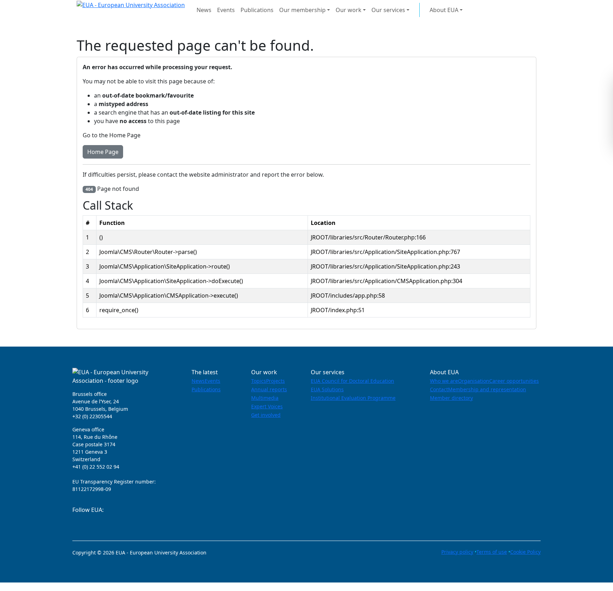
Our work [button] (348, 10)
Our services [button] (388, 10)
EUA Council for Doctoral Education (352, 380)
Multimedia (264, 397)
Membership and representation (487, 389)
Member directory (451, 397)
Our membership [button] (302, 10)
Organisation (473, 380)
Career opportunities (514, 380)
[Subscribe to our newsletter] (74, 523)
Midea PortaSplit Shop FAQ (143, 587)
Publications (257, 10)
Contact (439, 389)
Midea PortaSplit (22, 587)
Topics (258, 380)
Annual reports (269, 389)
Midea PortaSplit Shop (76, 587)
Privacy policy (457, 551)
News (204, 10)
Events (226, 10)
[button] (507, 12)
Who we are (444, 380)
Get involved (266, 415)
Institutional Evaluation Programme (353, 397)
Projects (275, 380)
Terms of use (491, 551)
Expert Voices (267, 406)
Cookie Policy (525, 551)
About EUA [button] (444, 10)
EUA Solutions (327, 389)
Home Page (102, 152)
